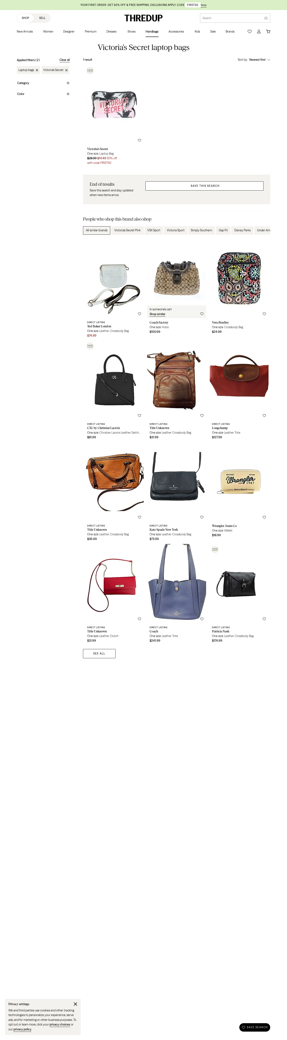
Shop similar (157, 314)
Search (207, 18)
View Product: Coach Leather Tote (176, 595)
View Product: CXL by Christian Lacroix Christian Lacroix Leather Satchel (114, 391)
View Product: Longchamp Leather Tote (239, 391)
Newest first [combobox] (257, 60)
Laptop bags (26, 70)
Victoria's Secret (53, 70)
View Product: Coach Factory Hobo (176, 290)
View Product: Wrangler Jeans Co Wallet (239, 493)
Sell (42, 18)
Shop (25, 18)
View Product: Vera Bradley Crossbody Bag (239, 290)
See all (99, 653)
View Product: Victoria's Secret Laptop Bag (114, 116)
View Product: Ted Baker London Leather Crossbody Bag (114, 290)
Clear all (64, 60)
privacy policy (22, 1029)
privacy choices (60, 1024)
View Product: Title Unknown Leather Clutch (114, 595)
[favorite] (139, 140)
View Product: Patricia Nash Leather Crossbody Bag (239, 595)
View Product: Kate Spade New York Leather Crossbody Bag (176, 493)
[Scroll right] (263, 230)
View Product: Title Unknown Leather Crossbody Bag (176, 391)
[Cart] (268, 31)
